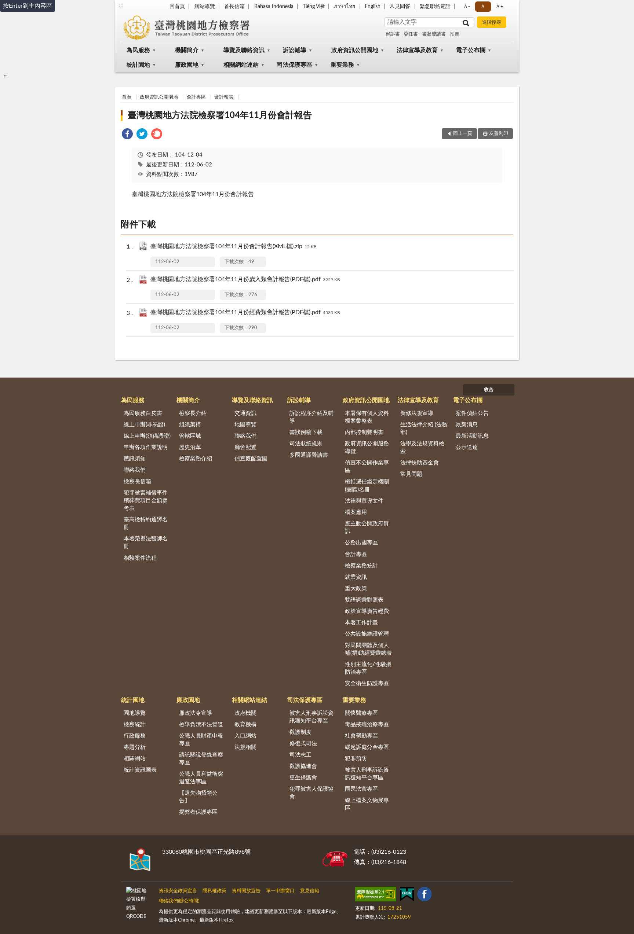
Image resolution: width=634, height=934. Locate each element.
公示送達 (467, 447)
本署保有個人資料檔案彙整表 (367, 417)
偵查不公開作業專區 (367, 466)
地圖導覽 (245, 424)
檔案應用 (356, 512)
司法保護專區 (294, 65)
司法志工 (300, 755)
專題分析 (135, 747)
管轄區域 (190, 436)
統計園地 (138, 65)
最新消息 (467, 424)
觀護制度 (300, 732)
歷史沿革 (190, 447)
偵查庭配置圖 (250, 459)
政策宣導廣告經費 (367, 611)
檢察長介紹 (193, 413)
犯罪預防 (356, 758)
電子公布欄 (470, 50)
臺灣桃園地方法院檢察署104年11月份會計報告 (220, 115)
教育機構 (245, 724)
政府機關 (245, 713)
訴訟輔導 (294, 50)
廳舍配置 (245, 447)
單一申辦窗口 (280, 891)
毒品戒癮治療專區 (367, 724)
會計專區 (196, 97)
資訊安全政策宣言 (178, 891)
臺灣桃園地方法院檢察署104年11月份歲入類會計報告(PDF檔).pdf (245, 279)
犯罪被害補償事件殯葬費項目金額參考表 (146, 500)
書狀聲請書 (434, 34)
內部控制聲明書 (364, 432)
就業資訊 (356, 577)
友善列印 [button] (498, 133)
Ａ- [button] (466, 6)
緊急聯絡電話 (435, 6)
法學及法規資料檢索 (422, 447)
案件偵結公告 (472, 413)
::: (121, 5)
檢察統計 (135, 724)
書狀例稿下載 (306, 432)
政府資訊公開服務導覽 (367, 447)
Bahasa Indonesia (274, 6)
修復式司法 (303, 743)
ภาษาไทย (344, 6)
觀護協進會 (303, 766)
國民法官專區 (361, 789)
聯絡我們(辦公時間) (179, 901)
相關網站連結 (241, 65)
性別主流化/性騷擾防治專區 (368, 668)
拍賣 (454, 34)
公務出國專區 (361, 542)
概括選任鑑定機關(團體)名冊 (367, 485)
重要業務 (342, 65)
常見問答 (400, 6)
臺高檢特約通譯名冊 (146, 523)
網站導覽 (204, 6)
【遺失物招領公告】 (198, 797)
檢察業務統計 (361, 566)
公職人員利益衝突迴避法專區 (201, 777)
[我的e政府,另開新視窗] (407, 895)
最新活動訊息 (472, 436)
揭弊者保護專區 (198, 812)
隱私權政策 (214, 891)
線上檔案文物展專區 (367, 804)
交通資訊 (245, 413)
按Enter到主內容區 (27, 6)
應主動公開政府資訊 (367, 527)
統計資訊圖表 (140, 770)
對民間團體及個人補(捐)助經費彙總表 (368, 649)
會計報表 (223, 97)
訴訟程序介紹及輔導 (311, 417)
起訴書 (393, 34)
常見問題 (411, 474)
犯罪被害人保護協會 (311, 792)
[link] (127, 135)
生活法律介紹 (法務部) (423, 428)
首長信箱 (234, 6)
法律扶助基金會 (419, 463)
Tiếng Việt (314, 6)
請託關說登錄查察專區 (201, 758)
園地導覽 (135, 713)
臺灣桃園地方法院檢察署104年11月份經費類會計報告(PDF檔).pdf (245, 312)
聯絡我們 (135, 470)
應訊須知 (135, 459)
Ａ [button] (482, 6)
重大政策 (356, 588)
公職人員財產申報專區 (201, 739)
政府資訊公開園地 (354, 50)
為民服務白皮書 (143, 413)
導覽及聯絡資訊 (244, 50)
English (372, 6)
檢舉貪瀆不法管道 (201, 724)
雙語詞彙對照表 (364, 600)
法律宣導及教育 (417, 50)
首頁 (126, 97)
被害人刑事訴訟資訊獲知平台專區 (311, 717)
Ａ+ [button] (499, 6)
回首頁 (177, 6)
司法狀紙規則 (306, 443)
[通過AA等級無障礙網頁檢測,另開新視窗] (375, 895)
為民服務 (138, 50)
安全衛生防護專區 (367, 683)
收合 (488, 389)
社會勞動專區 (361, 736)
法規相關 (245, 747)
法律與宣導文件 (364, 501)
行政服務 (135, 736)
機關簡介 (186, 50)
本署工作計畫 (361, 622)
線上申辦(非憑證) (144, 424)
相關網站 (135, 758)
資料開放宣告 (246, 891)
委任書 (411, 34)
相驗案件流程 (140, 558)
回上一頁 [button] (462, 133)
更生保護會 (303, 777)
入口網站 (245, 736)
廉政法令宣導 (195, 713)
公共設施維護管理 (367, 634)
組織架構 (190, 424)
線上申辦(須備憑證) (147, 436)
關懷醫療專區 (361, 713)
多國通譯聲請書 (308, 455)
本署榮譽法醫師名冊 (146, 542)
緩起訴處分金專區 (367, 747)
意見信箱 (309, 891)
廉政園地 (186, 65)
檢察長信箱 (137, 481)
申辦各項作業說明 (146, 447)
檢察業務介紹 (195, 459)
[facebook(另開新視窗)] (424, 895)
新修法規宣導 (416, 413)
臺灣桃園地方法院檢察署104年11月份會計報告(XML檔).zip (233, 246)
